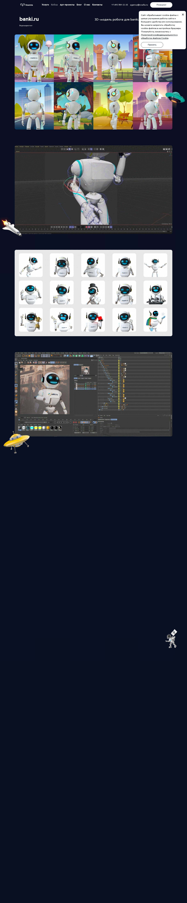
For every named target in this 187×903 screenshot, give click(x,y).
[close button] (183, 14)
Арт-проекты (67, 5)
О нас (87, 5)
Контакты (97, 5)
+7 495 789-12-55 (119, 5)
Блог (79, 5)
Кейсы (54, 5)
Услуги (45, 5)
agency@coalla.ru (139, 5)
